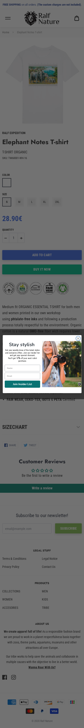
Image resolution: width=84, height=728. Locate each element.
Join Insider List (22, 384)
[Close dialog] (78, 338)
